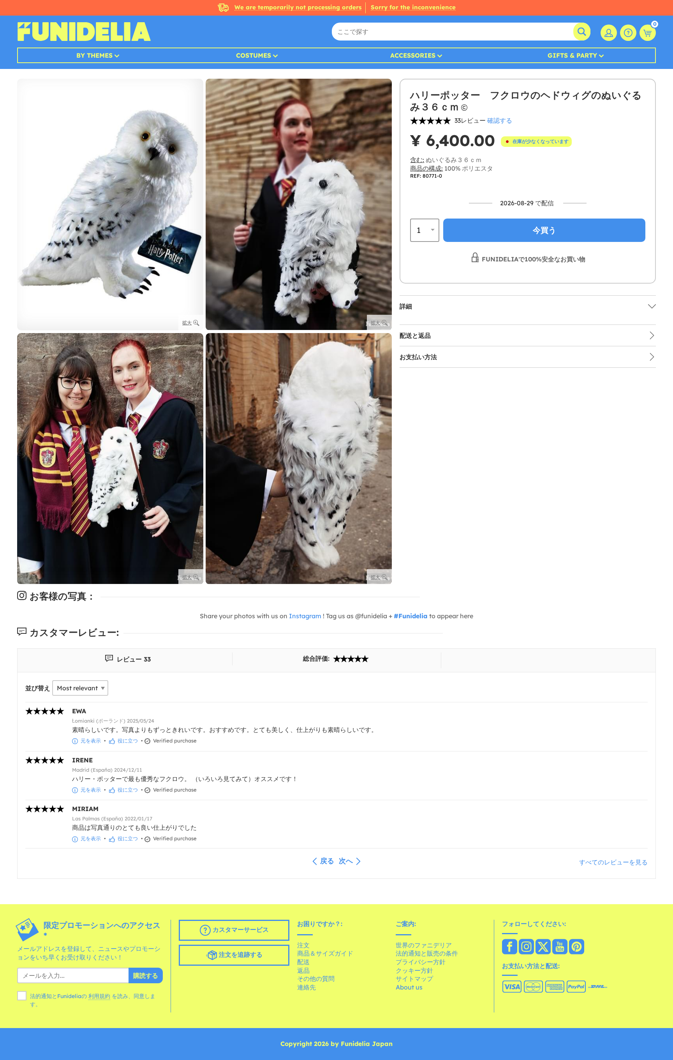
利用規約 (99, 996)
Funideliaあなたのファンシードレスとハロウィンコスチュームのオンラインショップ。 (84, 31)
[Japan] (509, 947)
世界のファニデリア (424, 945)
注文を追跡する (240, 955)
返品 (303, 970)
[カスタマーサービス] (628, 33)
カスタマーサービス (240, 930)
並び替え (37, 688)
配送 (303, 962)
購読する (145, 975)
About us (409, 987)
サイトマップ (414, 978)
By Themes (94, 55)
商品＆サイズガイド (325, 953)
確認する (499, 120)
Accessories (412, 55)
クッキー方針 (414, 970)
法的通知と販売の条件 (427, 953)
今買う (544, 230)
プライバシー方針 (421, 962)
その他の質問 (316, 978)
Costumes (253, 55)
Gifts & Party (572, 55)
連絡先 (306, 987)
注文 (303, 945)
